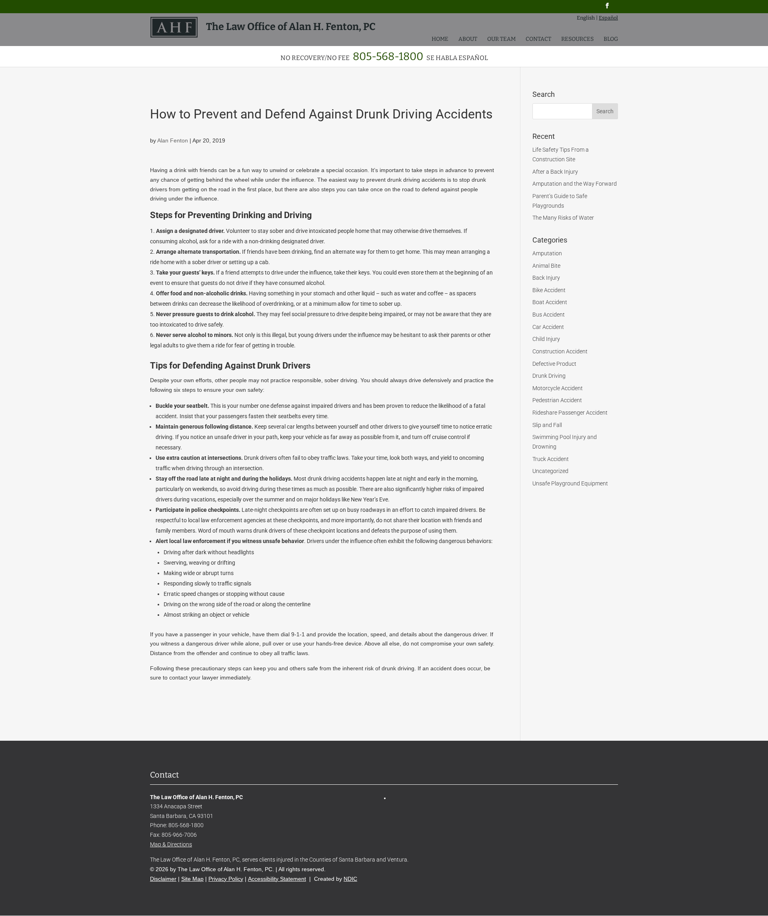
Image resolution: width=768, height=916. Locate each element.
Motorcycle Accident (557, 388)
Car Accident (548, 327)
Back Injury (546, 278)
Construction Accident (560, 351)
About (467, 39)
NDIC (350, 879)
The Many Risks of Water (563, 217)
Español (608, 18)
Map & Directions (171, 844)
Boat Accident (549, 302)
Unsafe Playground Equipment (570, 483)
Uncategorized (550, 471)
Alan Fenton (172, 140)
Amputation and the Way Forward (574, 183)
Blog (611, 39)
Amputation (547, 253)
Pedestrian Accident (557, 400)
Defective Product (554, 364)
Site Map (192, 879)
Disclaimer (163, 879)
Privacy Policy (225, 879)
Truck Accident (550, 459)
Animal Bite (546, 266)
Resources (577, 39)
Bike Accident (549, 290)
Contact (538, 39)
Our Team (501, 39)
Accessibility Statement (277, 879)
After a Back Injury (555, 171)
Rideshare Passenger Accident (570, 412)
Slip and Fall (547, 425)
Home (440, 39)
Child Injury (546, 339)
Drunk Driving (549, 376)
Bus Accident (548, 314)
